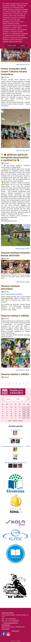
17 (2, 413)
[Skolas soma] (15, 504)
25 (7, 415)
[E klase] (15, 535)
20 (15, 413)
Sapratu (22, 45)
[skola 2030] (15, 522)
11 (6, 411)
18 (7, 413)
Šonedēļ (15, 420)
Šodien (10, 420)
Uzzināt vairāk (11, 45)
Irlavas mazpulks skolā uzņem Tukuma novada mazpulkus (14, 71)
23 (28, 413)
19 (11, 413)
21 (19, 413)
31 (19, 407)
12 (11, 411)
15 (24, 411)
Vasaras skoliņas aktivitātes (10, 287)
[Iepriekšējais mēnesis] (3, 399)
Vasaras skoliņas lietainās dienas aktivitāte (15, 254)
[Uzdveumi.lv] (15, 553)
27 (2, 407)
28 (7, 407)
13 (15, 411)
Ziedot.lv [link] (6, 106)
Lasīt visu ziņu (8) (22, 282)
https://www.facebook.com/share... (12, 294)
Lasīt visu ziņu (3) (22, 64)
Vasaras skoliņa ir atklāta (15, 315)
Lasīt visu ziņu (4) (22, 150)
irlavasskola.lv (6, 625)
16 (28, 411)
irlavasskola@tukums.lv (10, 623)
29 (11, 407)
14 (19, 411)
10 (2, 411)
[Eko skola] (15, 483)
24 (2, 415)
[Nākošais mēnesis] (28, 399)
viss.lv (18, 641)
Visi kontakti (5, 629)
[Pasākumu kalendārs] (13, 392)
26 (11, 415)
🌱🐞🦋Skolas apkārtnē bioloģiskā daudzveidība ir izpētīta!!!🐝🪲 (15, 157)
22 (24, 413)
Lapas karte (15, 631)
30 (15, 407)
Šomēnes (20, 420)
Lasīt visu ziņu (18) (22, 248)
